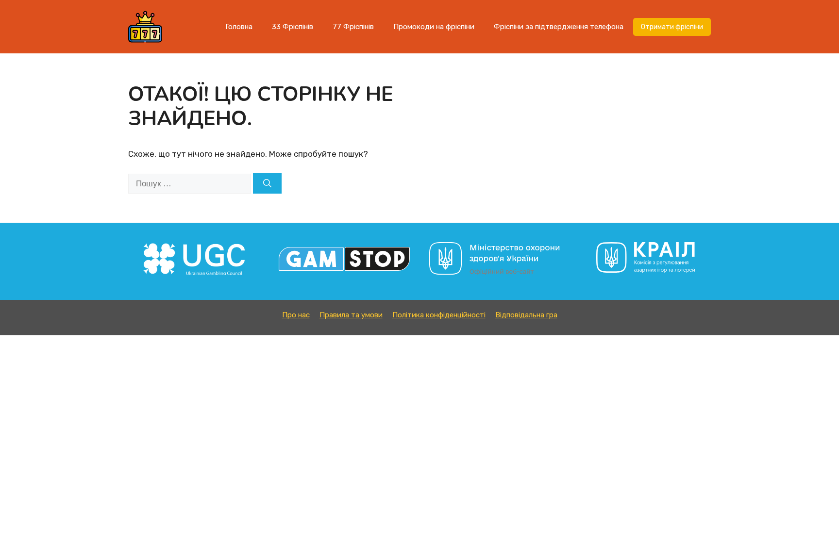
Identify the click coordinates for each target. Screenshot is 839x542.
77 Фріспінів (353, 26)
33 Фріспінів (292, 26)
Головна (238, 26)
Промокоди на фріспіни (433, 26)
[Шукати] (267, 183)
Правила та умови (351, 315)
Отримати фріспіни (672, 27)
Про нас (296, 315)
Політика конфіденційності (439, 315)
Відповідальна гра (526, 315)
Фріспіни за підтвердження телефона (558, 26)
